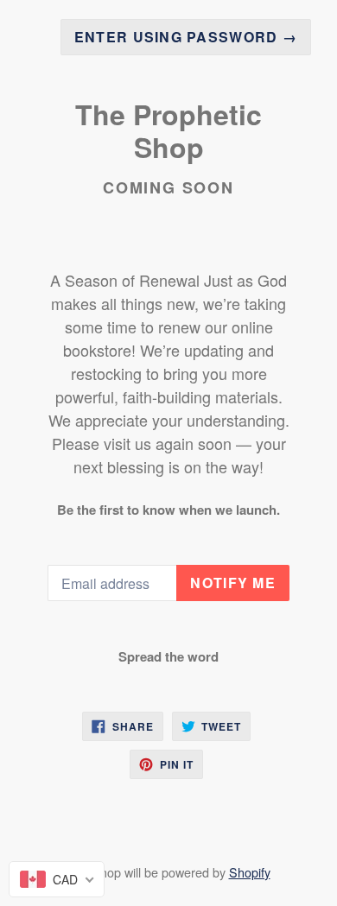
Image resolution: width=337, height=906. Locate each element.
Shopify (249, 872)
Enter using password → (185, 37)
